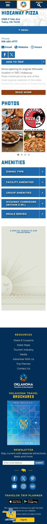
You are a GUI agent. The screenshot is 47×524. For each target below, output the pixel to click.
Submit (39, 463)
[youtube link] (14, 486)
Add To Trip (15, 62)
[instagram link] (23, 486)
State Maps (23, 345)
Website (23, 47)
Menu (7, 2)
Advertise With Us (23, 359)
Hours (38, 47)
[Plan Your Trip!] (9, 515)
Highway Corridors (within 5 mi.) (21, 203)
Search (39, 2)
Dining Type (15, 171)
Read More (23, 92)
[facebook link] (14, 478)
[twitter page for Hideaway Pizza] (11, 54)
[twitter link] (23, 478)
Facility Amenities (20, 182)
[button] (8, 4)
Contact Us (23, 368)
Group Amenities (18, 192)
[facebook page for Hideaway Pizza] (4, 54)
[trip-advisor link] (32, 486)
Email (8, 47)
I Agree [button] (23, 520)
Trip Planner (23, 363)
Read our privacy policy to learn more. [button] (23, 514)
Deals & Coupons (24, 340)
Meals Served (16, 214)
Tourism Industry (23, 349)
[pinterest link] (32, 478)
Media (23, 354)
